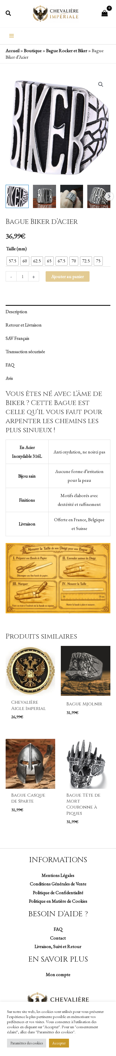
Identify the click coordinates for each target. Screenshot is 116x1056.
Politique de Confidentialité (58, 892)
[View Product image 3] (71, 196)
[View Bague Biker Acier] (17, 196)
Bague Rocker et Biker (66, 50)
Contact (58, 938)
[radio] (12, 261)
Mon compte (58, 974)
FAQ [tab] (10, 365)
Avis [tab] (9, 378)
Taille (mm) (16, 248)
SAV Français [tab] (17, 338)
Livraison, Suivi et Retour (58, 946)
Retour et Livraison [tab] (24, 325)
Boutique (33, 50)
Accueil (12, 50)
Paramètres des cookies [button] (26, 1043)
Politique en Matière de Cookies (58, 901)
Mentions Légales (58, 875)
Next (109, 196)
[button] (9, 13)
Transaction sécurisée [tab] (25, 351)
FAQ (58, 929)
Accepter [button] (59, 1043)
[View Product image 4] (98, 196)
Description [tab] (16, 311)
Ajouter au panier (67, 276)
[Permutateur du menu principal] (12, 36)
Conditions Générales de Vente (58, 884)
